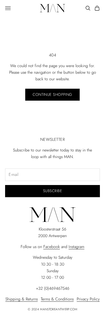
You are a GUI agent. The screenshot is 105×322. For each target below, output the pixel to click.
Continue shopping (52, 94)
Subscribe (52, 191)
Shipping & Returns (21, 299)
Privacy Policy (88, 299)
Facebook (51, 247)
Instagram (76, 247)
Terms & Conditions (57, 299)
